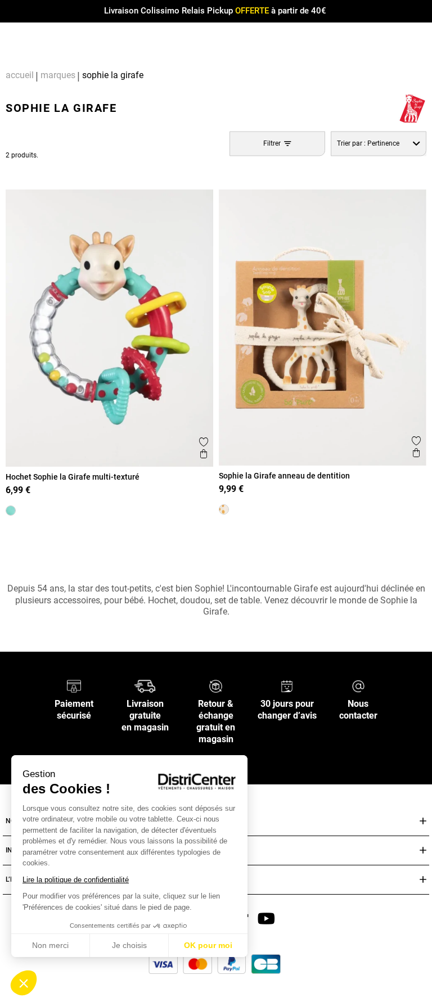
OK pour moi (208, 945)
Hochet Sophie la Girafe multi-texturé (73, 476)
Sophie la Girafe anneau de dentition (284, 475)
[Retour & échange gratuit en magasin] (215, 685)
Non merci (50, 945)
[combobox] (378, 143)
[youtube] (266, 918)
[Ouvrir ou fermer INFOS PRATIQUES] (423, 850)
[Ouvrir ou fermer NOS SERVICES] (423, 821)
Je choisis (129, 945)
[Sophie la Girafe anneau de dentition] (224, 509)
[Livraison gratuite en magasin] (145, 685)
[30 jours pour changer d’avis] (287, 685)
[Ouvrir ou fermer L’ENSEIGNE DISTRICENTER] (423, 880)
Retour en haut (43, 540)
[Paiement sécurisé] (74, 685)
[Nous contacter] (358, 685)
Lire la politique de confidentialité (75, 879)
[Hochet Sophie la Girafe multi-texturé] (11, 510)
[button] (23, 982)
